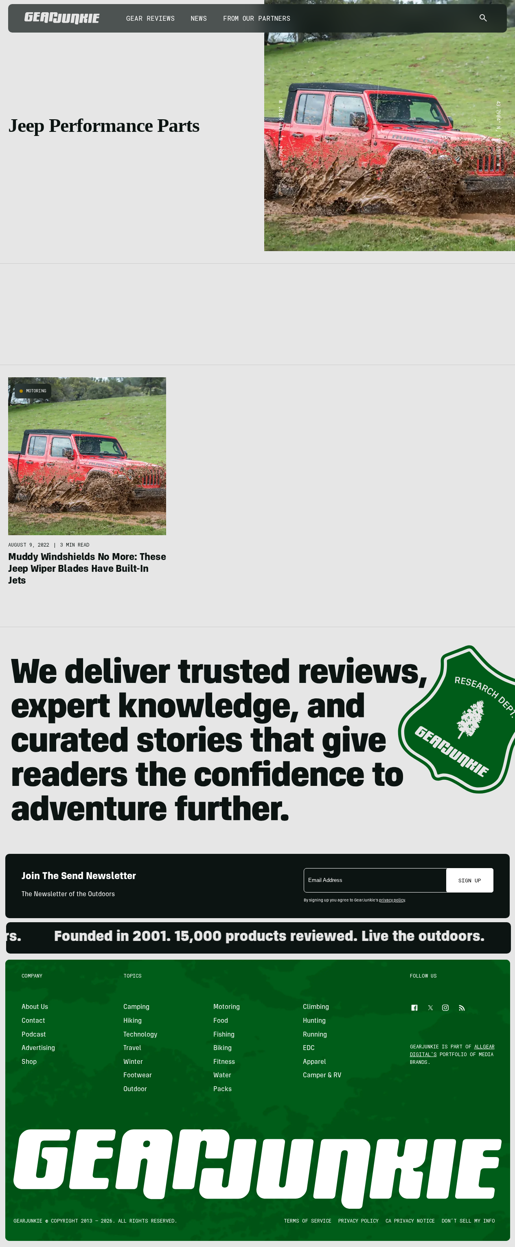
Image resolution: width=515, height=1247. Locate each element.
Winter (133, 1062)
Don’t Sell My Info (468, 1220)
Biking (222, 1048)
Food (220, 1021)
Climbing (316, 1007)
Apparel (314, 1062)
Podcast (34, 1035)
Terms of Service (307, 1220)
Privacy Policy (358, 1220)
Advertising (38, 1048)
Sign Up (469, 880)
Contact (33, 1021)
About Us (35, 1007)
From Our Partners (256, 18)
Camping (136, 1007)
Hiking (132, 1021)
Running (315, 1035)
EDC (309, 1048)
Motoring (36, 391)
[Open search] (483, 18)
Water (222, 1076)
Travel (132, 1048)
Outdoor (135, 1089)
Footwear (137, 1076)
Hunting (314, 1021)
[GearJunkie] (62, 18)
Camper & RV (322, 1076)
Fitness (223, 1062)
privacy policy (392, 901)
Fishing (223, 1035)
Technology (140, 1035)
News (199, 18)
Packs (222, 1089)
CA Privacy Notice (409, 1220)
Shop (29, 1062)
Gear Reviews (150, 18)
